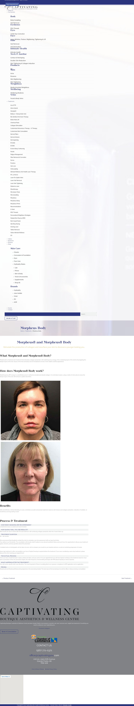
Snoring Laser (14, 227)
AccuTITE (13, 105)
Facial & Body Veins (16, 98)
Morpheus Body (15, 200)
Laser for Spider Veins (16, 177)
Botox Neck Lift (14, 119)
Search (78, 314)
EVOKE (12, 146)
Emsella (12, 143)
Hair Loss (13, 166)
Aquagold (13, 111)
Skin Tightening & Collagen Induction (22, 63)
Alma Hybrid (14, 108)
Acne (12, 73)
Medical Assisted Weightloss (19, 87)
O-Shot (12, 209)
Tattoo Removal (15, 229)
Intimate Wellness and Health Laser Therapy (23, 172)
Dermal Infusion (14, 137)
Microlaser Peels (15, 192)
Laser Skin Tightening (16, 183)
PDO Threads (14, 28)
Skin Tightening (15, 82)
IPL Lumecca (14, 174)
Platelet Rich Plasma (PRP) (17, 218)
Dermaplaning (14, 140)
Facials (12, 151)
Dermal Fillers (14, 134)
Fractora (12, 163)
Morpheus (13, 198)
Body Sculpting (15, 20)
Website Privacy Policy (51, 669)
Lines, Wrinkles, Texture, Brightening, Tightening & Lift (28, 39)
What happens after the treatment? (15, 562)
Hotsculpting (14, 169)
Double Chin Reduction (18, 60)
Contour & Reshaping (17, 58)
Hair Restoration (15, 47)
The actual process (8, 556)
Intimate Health (15, 52)
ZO (11, 235)
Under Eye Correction (17, 34)
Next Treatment (127, 578)
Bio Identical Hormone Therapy (19, 117)
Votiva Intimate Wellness (17, 232)
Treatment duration (9, 534)
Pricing (3, 567)
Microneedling (14, 195)
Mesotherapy (14, 189)
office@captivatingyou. (41, 655)
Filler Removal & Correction (18, 157)
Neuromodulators (15, 206)
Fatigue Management (16, 154)
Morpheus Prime (15, 203)
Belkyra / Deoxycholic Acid (18, 114)
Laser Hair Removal (16, 180)
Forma (12, 160)
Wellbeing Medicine (17, 93)
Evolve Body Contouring (17, 148)
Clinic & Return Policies (38, 669)
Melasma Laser (14, 186)
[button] (52, 12)
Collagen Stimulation (16, 125)
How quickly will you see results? (14, 529)
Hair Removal (14, 23)
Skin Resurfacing (15, 224)
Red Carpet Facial (15, 221)
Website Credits (67, 705)
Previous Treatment (8, 578)
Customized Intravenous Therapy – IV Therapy (23, 128)
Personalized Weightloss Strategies (20, 215)
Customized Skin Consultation (19, 131)
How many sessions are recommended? (16, 525)
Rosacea (13, 76)
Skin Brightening (15, 79)
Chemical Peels (14, 122)
